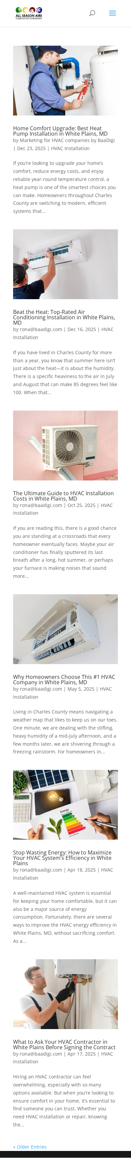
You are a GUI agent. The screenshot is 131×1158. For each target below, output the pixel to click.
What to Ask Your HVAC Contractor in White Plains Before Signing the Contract (64, 1044)
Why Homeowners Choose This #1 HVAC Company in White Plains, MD (64, 679)
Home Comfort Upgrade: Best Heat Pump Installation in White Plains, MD (60, 131)
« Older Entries (30, 1147)
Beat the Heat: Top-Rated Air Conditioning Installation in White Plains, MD (64, 317)
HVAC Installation (70, 148)
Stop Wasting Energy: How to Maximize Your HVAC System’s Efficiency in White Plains (62, 858)
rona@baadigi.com (41, 329)
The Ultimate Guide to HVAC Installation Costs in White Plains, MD (63, 496)
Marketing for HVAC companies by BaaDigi (67, 140)
